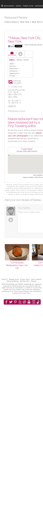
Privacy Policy (25, 279)
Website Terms (14, 279)
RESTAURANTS (9, 6)
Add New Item (25, 281)
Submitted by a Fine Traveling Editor (27, 45)
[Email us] (27, 309)
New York (13, 97)
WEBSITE (12, 106)
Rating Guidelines (13, 281)
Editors (12, 60)
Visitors (19, 60)
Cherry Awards (36, 279)
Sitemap (33, 281)
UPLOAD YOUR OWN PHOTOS (26, 151)
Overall (26, 60)
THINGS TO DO (28, 6)
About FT (5, 279)
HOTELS (18, 6)
